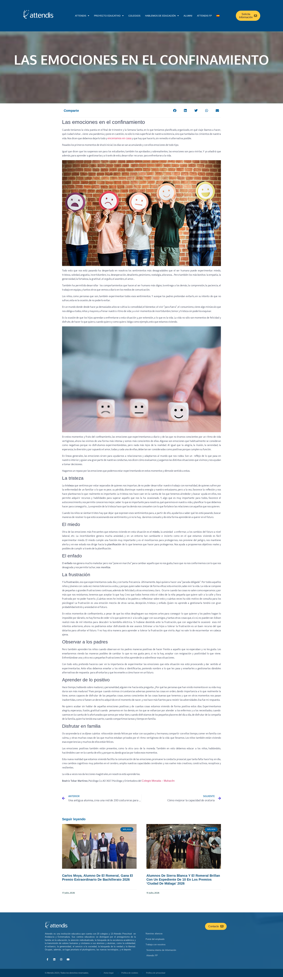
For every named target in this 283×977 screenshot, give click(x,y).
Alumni (188, 15)
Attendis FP (204, 15)
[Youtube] (68, 959)
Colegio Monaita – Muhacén (158, 780)
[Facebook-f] (47, 959)
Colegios (134, 15)
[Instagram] (61, 959)
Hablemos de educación (160, 15)
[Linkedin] (54, 959)
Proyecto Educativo (107, 15)
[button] (174, 110)
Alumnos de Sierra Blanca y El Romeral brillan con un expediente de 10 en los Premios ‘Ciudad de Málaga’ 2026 (183, 879)
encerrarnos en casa (119, 138)
